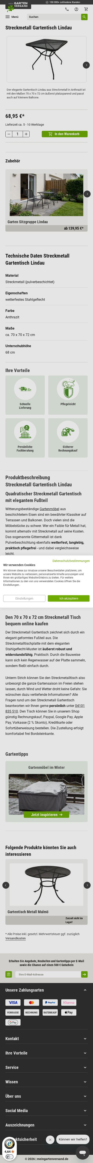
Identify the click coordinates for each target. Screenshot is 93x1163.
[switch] (9, 1156)
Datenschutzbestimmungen (71, 561)
